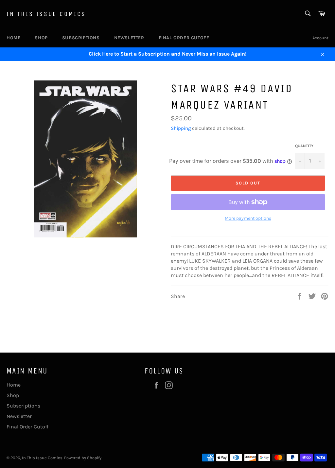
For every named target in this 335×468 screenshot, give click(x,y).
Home (13, 38)
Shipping (181, 128)
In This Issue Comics (46, 14)
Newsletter (129, 38)
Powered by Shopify (82, 457)
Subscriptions (81, 38)
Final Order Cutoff (184, 38)
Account (320, 37)
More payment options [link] (248, 218)
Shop (41, 38)
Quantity (304, 146)
